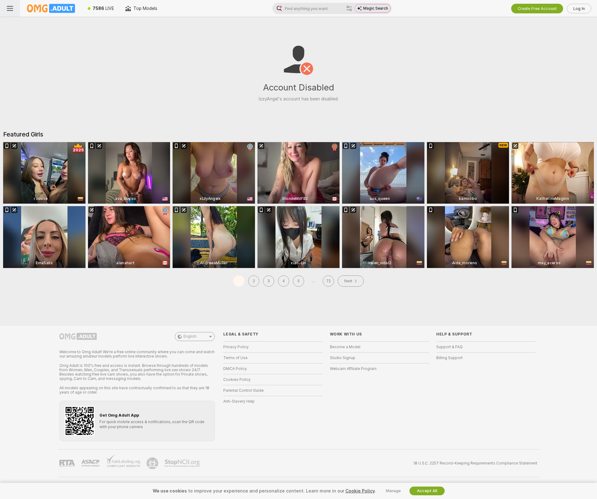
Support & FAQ (449, 347)
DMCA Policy (235, 369)
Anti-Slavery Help (239, 401)
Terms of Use (235, 358)
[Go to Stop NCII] (182, 463)
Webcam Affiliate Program (353, 369)
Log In (579, 8)
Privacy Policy (236, 347)
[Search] (349, 8)
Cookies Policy (237, 379)
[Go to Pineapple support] (153, 463)
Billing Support (449, 358)
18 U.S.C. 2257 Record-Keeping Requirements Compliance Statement (475, 463)
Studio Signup (342, 358)
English (190, 336)
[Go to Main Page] (51, 8)
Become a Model (345, 347)
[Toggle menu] (10, 8)
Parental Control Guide (243, 390)
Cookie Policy (360, 490)
